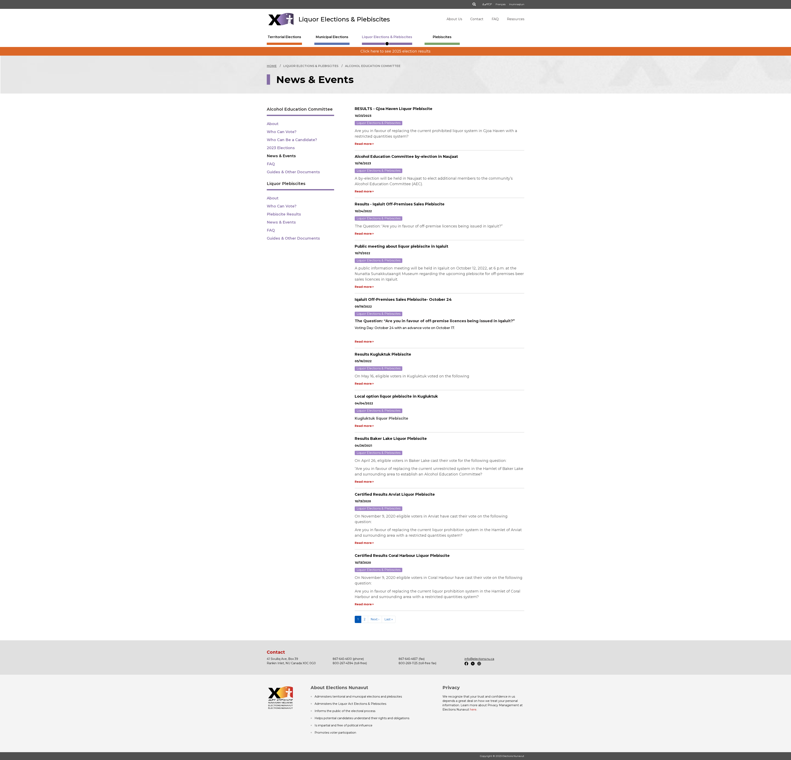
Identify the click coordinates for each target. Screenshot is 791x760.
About (272, 124)
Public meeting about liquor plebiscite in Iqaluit (401, 246)
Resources (515, 19)
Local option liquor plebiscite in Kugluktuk (396, 396)
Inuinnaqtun (516, 4)
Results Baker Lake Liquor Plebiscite (391, 438)
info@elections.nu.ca (479, 659)
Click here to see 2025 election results (395, 51)
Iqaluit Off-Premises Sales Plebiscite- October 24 (403, 299)
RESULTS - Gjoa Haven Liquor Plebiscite (393, 109)
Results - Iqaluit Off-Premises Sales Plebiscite (400, 204)
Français (500, 4)
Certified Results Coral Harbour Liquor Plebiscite (402, 555)
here (473, 709)
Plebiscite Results (284, 214)
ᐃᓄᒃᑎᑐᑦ (487, 4)
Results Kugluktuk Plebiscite (383, 354)
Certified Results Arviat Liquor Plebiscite (395, 494)
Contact (476, 19)
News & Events (281, 156)
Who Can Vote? (281, 132)
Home (272, 66)
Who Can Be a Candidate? (292, 140)
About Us (454, 19)
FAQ (495, 19)
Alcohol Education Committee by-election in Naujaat (406, 156)
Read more (364, 144)
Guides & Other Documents (293, 172)
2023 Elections (281, 148)
